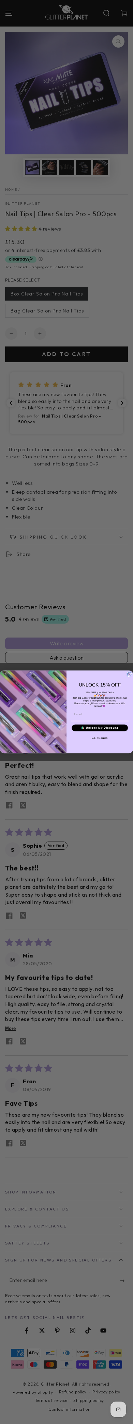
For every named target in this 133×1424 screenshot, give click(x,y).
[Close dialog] (129, 674)
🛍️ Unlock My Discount (99, 728)
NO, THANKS (100, 738)
